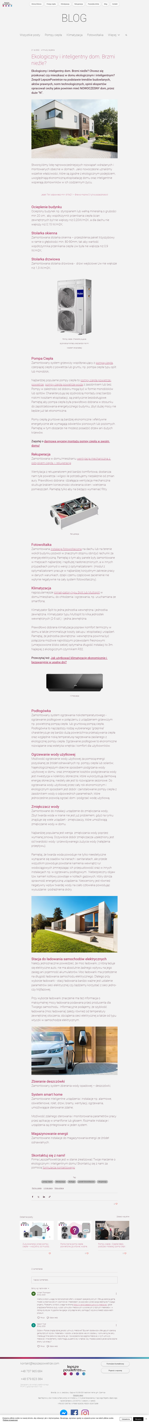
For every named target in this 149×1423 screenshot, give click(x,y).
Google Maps (78, 1395)
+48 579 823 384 (32, 1379)
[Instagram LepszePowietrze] (85, 1413)
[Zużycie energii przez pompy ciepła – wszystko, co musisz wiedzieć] (37, 1230)
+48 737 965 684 (31, 1371)
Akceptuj (138, 1419)
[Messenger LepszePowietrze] (63, 1413)
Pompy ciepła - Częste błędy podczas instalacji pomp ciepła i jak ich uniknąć (112, 1245)
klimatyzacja (60, 1182)
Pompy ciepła (53, 35)
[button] (93, 4)
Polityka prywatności (10, 1420)
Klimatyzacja (75, 35)
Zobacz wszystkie (123, 1217)
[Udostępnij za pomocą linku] (50, 1197)
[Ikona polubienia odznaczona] (38, 1317)
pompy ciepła (47, 1182)
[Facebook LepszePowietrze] (74, 1413)
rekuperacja (102, 1182)
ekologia (72, 1182)
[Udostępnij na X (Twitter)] (38, 1197)
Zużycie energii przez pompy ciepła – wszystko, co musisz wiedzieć (36, 1245)
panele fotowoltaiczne (86, 1182)
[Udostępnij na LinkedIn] (44, 1197)
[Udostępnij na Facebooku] (32, 1197)
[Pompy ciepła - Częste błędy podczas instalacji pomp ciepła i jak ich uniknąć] (112, 1230)
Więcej (112, 35)
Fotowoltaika (95, 35)
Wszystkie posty (30, 35)
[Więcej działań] (116, 1293)
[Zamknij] (146, 1419)
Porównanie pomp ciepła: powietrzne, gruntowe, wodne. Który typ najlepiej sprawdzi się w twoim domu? (74, 1245)
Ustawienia (126, 1419)
